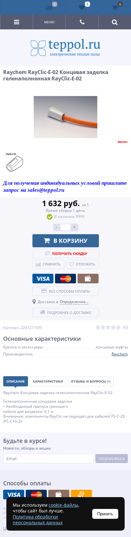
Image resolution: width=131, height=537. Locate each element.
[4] (113, 327)
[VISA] (42, 278)
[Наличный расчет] (88, 278)
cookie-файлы (63, 505)
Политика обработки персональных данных (38, 520)
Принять (105, 513)
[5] (118, 327)
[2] (103, 327)
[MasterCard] (65, 278)
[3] (108, 327)
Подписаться (112, 458)
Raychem (120, 354)
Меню (49, 22)
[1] (97, 327)
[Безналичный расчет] (81, 494)
